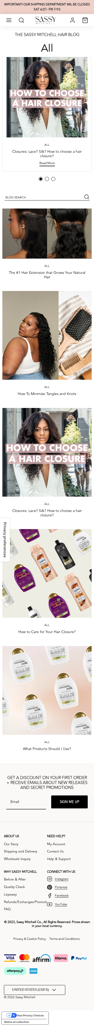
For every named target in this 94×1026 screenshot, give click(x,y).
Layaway (10, 894)
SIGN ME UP (69, 802)
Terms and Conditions (64, 939)
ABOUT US (11, 836)
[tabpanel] (47, 114)
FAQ (7, 909)
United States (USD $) (30, 990)
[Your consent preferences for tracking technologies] (5, 540)
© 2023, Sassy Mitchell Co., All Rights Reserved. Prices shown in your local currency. (47, 924)
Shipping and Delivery (20, 851)
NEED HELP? (56, 836)
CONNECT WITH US (61, 871)
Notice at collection (16, 1021)
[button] (9, 20)
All (47, 48)
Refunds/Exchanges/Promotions (28, 902)
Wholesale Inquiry (17, 859)
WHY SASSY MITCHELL (20, 871)
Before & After (15, 879)
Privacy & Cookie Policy (29, 939)
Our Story (11, 844)
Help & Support (58, 859)
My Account (56, 844)
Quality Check (14, 887)
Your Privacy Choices (30, 1015)
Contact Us (55, 851)
